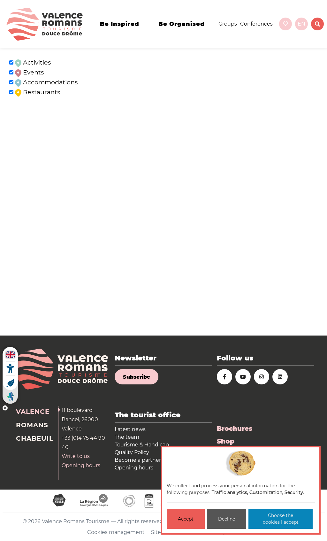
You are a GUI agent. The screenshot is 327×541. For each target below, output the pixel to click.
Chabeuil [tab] (34, 438)
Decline (226, 519)
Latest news (130, 429)
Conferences (256, 24)
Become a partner (138, 460)
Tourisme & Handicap (142, 445)
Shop (225, 441)
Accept (186, 519)
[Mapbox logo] (16, 330)
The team (127, 437)
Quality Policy (132, 452)
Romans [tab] (32, 425)
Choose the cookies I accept (281, 519)
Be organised (181, 23)
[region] (163, 192)
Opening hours (81, 465)
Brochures (234, 428)
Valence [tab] (32, 411)
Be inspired (119, 23)
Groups (227, 24)
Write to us (76, 456)
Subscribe (136, 377)
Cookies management (116, 532)
